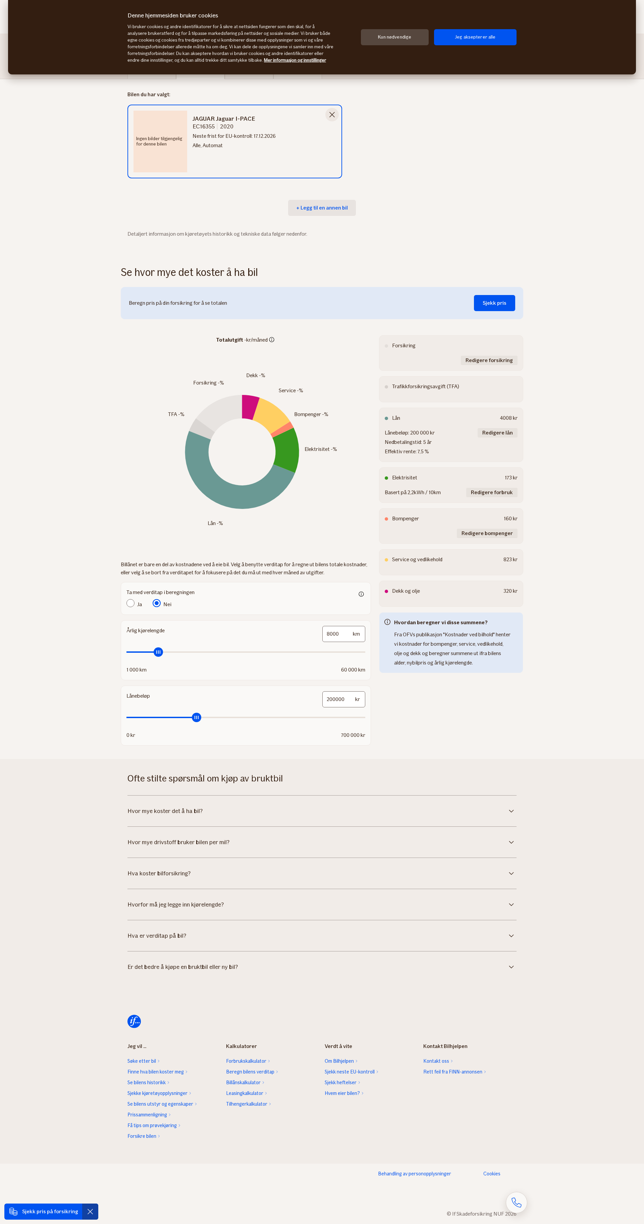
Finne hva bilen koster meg (155, 1072)
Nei (167, 604)
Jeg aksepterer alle (475, 37)
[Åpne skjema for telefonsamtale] (516, 1202)
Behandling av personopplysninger (414, 1174)
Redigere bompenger (487, 533)
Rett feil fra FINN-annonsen (452, 1072)
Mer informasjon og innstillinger (295, 60)
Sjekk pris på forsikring (50, 1211)
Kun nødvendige (394, 37)
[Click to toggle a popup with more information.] (272, 340)
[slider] (245, 652)
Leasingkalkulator (244, 1093)
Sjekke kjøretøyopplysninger (157, 1093)
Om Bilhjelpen (339, 1061)
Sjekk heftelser (341, 1083)
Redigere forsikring (489, 360)
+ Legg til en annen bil (322, 208)
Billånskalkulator (243, 1083)
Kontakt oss (436, 1061)
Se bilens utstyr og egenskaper (160, 1104)
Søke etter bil (141, 1061)
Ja (139, 604)
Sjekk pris (494, 303)
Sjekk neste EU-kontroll (350, 1072)
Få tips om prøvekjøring (152, 1125)
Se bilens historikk (146, 1083)
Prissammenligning (147, 1115)
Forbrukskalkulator (246, 1061)
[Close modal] (332, 114)
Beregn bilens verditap (250, 1072)
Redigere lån (497, 432)
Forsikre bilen (141, 1136)
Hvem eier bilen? (342, 1093)
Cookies (491, 1174)
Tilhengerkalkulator (246, 1104)
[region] (322, 37)
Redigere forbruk (492, 492)
